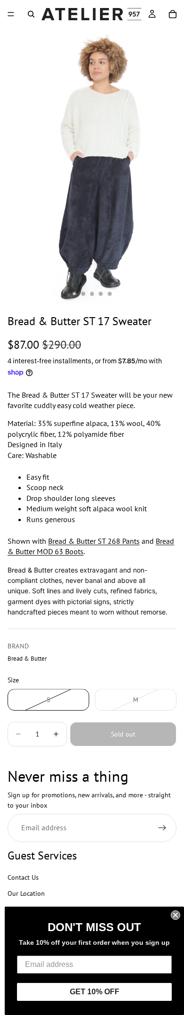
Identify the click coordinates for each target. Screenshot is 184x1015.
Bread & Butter (27, 658)
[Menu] (11, 14)
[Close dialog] (175, 915)
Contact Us (23, 877)
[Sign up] (162, 828)
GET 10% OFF (94, 992)
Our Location (26, 894)
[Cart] (172, 14)
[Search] (31, 14)
